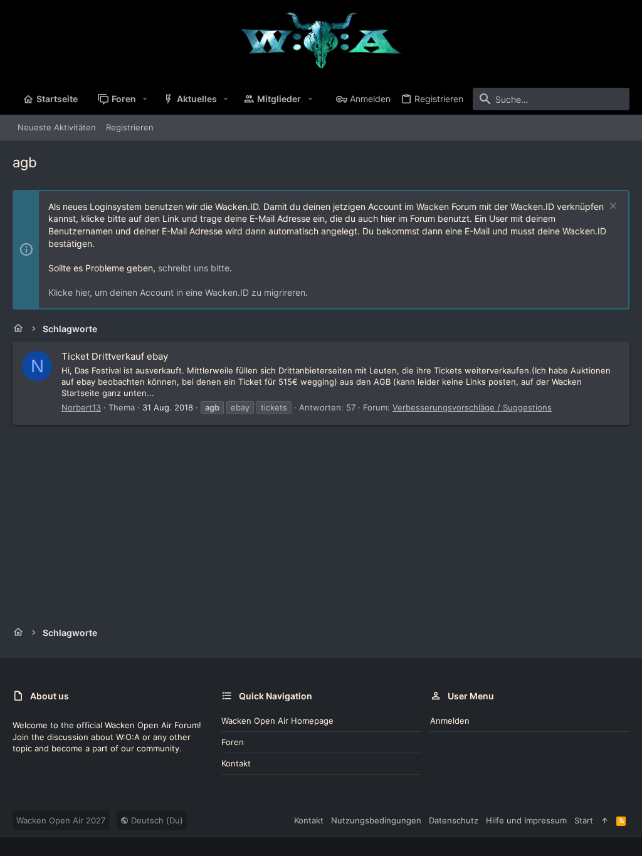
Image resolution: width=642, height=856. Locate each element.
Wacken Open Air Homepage (277, 721)
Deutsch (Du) (156, 820)
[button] (145, 99)
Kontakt (236, 763)
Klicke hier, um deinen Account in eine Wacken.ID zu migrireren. (178, 292)
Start (583, 820)
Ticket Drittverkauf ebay (114, 356)
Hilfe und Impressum (526, 820)
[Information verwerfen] (611, 207)
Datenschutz (453, 820)
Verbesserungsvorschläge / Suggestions (472, 407)
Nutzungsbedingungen (376, 820)
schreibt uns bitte (193, 268)
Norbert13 (81, 407)
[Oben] (605, 820)
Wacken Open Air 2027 (60, 820)
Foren (232, 742)
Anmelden (450, 721)
